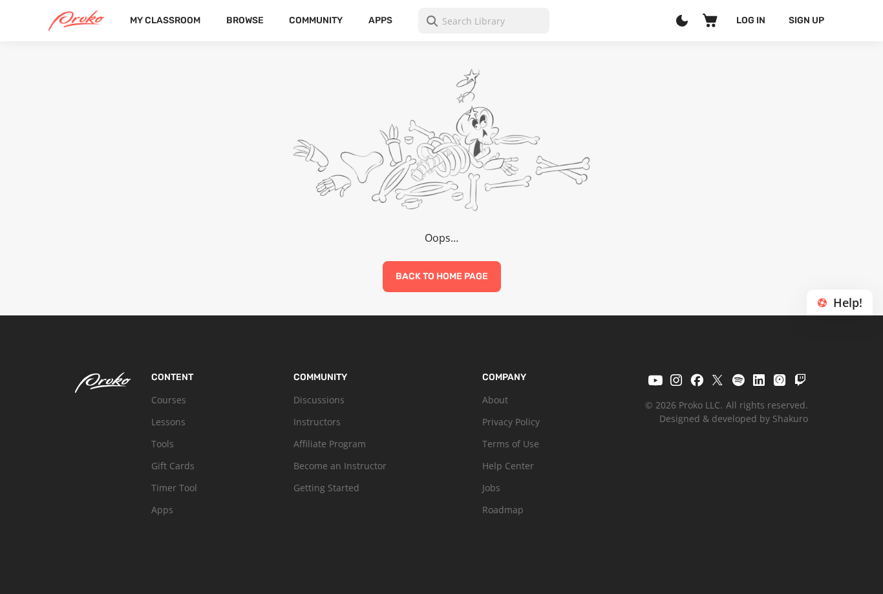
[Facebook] (697, 380)
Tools (162, 444)
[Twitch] (800, 380)
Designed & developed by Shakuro (733, 418)
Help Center (508, 466)
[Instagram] (676, 380)
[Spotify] (738, 380)
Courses (168, 400)
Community (316, 20)
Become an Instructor (340, 466)
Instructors (317, 422)
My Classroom (165, 20)
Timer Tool (174, 488)
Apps (380, 20)
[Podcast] (779, 380)
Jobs (491, 488)
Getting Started (326, 488)
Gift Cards (173, 466)
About (495, 400)
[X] (717, 380)
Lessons (168, 422)
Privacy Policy (511, 422)
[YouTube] (655, 380)
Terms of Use (510, 444)
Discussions (319, 400)
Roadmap (503, 510)
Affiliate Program (329, 444)
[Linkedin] (759, 380)
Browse (245, 20)
